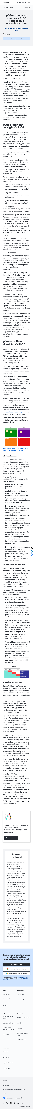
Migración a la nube (9, 1023)
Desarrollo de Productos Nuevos (8, 1028)
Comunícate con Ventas (8, 1000)
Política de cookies (8, 1094)
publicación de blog (14, 412)
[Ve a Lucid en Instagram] (11, 1103)
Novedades (6, 1068)
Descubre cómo (11, 838)
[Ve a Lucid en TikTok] (26, 1103)
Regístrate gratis (16, 964)
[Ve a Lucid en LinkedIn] (3, 1103)
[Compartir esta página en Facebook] (32, 554)
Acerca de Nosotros (23, 1017)
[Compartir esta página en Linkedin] (32, 551)
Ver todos (6, 1034)
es (6, 1080)
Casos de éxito (21, 1039)
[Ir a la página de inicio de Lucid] (8, 2)
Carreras (19, 1028)
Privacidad (6, 1085)
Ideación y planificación (16, 38)
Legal (13, 1085)
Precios (5, 1005)
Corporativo (6, 994)
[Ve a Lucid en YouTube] (18, 1103)
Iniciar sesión (21, 2)
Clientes (5, 1051)
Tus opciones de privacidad (14, 1098)
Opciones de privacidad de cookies (14, 1089)
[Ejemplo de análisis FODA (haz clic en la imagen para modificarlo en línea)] (16, 437)
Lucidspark (20, 994)
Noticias (19, 1023)
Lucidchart (20, 1000)
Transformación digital (8, 1017)
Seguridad (6, 1057)
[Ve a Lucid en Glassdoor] (22, 1103)
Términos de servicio (22, 977)
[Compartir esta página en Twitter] (32, 548)
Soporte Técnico (8, 1062)
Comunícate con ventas (22, 1034)
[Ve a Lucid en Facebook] (14, 1103)
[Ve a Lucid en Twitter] (7, 1103)
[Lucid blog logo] (8, 7)
